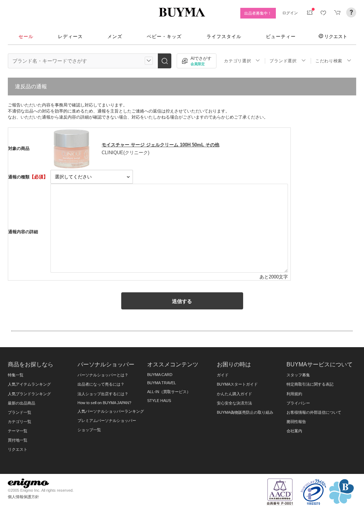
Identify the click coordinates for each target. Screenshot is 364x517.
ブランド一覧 (19, 412)
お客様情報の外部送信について (314, 412)
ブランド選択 (282, 60)
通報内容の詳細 (23, 231)
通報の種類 (19, 176)
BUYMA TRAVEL (161, 383)
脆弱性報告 (296, 421)
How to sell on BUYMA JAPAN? (104, 403)
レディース (70, 36)
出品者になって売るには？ (100, 384)
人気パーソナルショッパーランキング (110, 411)
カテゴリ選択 (237, 60)
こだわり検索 (328, 60)
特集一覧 (15, 375)
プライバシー (298, 403)
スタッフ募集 (298, 375)
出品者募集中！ (258, 13)
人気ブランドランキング (29, 394)
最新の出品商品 (21, 403)
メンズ (114, 36)
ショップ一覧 (89, 430)
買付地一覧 (17, 440)
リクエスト (335, 36)
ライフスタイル (224, 36)
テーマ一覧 (17, 431)
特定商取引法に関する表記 (310, 384)
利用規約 (294, 394)
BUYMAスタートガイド (237, 384)
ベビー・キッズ (164, 36)
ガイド (223, 375)
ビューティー (281, 36)
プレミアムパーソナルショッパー (106, 420)
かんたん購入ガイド (234, 394)
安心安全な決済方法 (234, 403)
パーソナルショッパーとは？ (102, 375)
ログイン (290, 13)
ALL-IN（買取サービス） (169, 392)
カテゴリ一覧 (19, 421)
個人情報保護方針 (23, 497)
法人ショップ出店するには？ (102, 394)
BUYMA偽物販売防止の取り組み (245, 412)
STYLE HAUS (159, 400)
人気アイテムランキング (29, 384)
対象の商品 (19, 148)
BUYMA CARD (159, 374)
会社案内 (294, 431)
